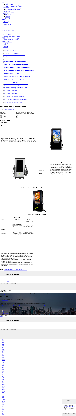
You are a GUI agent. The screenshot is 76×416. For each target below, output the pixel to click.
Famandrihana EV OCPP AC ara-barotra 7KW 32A (12, 52)
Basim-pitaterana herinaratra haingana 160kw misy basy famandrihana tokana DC (17, 67)
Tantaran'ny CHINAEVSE (6, 21)
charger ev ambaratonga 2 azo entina (39, 305)
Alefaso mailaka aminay (3, 118)
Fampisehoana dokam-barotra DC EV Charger (8, 30)
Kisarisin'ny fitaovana (6, 23)
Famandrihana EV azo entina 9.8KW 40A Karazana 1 (12, 82)
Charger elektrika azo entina (47, 305)
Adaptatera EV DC (7, 17)
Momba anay (3, 19)
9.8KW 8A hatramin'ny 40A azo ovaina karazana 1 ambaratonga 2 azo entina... (16, 88)
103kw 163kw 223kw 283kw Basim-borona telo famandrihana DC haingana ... (16, 64)
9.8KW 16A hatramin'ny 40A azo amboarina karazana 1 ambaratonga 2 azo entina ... (17, 85)
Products (3, 29)
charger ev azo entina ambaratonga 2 (30, 305)
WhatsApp (1, 316)
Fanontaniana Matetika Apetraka (6, 18)
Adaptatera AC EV (7, 16)
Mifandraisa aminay (4, 25)
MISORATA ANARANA (3, 294)
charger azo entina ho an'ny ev (12, 305)
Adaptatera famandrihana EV (7, 15)
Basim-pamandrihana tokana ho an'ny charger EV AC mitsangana (13, 6)
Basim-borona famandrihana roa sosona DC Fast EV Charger (12, 9)
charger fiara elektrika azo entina (4, 305)
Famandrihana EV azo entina (7, 11)
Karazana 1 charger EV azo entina (9, 12)
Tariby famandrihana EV (6, 13)
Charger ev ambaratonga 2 (5, 307)
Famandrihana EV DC (6, 7)
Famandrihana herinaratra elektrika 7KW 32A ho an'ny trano (13, 58)
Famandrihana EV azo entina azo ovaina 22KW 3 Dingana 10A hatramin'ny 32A (16, 76)
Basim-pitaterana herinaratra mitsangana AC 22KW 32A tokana (14, 55)
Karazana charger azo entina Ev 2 (21, 305)
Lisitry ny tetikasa (5, 22)
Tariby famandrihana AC (8, 14)
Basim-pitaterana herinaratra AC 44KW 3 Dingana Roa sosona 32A (14, 61)
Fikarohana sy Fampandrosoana (7, 24)
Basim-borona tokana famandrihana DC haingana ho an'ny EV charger (14, 8)
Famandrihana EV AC (6, 3)
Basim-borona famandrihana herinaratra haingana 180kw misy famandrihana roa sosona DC (18, 70)
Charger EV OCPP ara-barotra (9, 4)
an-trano (3, 2)
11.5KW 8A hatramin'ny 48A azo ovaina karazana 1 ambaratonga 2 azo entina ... (16, 79)
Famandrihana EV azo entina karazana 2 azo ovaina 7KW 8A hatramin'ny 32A (16, 104)
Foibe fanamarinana (5, 20)
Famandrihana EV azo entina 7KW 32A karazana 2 (12, 91)
